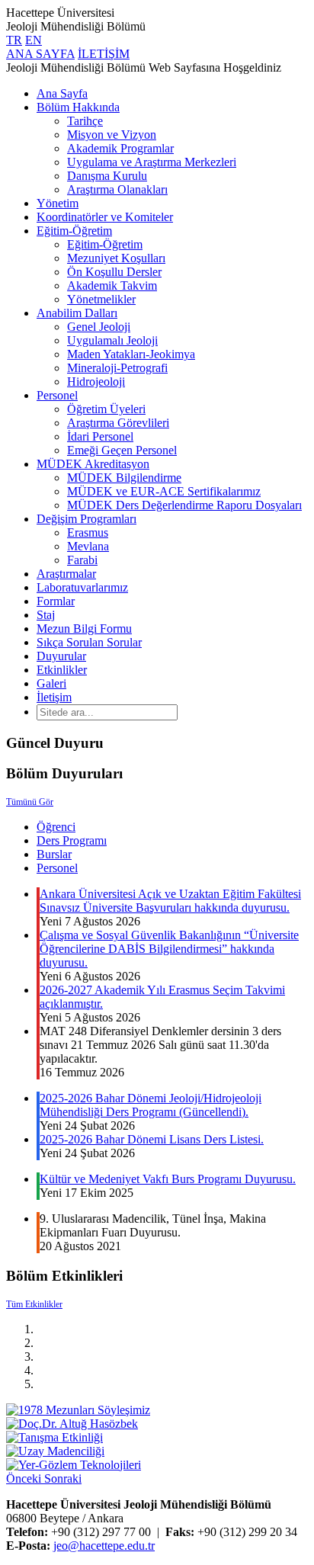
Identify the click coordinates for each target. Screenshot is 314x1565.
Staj (46, 614)
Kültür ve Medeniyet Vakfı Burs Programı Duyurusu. (168, 1178)
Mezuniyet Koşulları (116, 258)
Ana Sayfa (62, 93)
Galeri (51, 683)
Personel (57, 395)
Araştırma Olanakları (117, 189)
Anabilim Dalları (77, 312)
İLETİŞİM (104, 53)
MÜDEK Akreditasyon (93, 463)
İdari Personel (100, 436)
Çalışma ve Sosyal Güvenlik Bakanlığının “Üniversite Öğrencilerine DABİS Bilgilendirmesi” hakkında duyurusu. (169, 948)
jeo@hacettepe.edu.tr (104, 1545)
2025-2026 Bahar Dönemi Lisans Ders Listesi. (152, 1139)
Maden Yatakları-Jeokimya (131, 354)
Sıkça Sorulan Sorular (89, 642)
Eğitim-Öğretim (74, 230)
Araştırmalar (66, 573)
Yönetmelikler (101, 299)
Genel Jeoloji (98, 326)
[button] (25, 1478)
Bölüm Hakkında (78, 107)
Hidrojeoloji (96, 381)
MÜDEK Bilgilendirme (124, 477)
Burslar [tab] (54, 854)
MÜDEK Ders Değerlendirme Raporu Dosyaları (184, 505)
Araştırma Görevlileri (118, 422)
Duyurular (61, 655)
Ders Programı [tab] (72, 840)
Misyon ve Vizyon (111, 134)
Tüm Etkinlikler (34, 1304)
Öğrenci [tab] (56, 826)
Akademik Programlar (120, 148)
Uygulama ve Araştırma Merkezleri (151, 162)
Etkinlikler (62, 669)
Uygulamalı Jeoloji (112, 340)
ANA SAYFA (40, 53)
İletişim (54, 697)
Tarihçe (85, 120)
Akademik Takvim (112, 285)
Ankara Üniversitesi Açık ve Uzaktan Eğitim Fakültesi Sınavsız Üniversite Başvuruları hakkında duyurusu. (170, 900)
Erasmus (87, 532)
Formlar (56, 601)
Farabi (82, 559)
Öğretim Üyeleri (106, 408)
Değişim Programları (86, 518)
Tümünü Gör (29, 802)
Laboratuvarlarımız (82, 587)
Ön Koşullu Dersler (114, 271)
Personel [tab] (57, 867)
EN (33, 40)
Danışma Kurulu (107, 175)
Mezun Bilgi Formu (84, 628)
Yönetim (57, 203)
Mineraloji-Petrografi (117, 367)
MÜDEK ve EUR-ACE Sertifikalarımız (164, 491)
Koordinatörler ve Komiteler (105, 216)
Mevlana (88, 546)
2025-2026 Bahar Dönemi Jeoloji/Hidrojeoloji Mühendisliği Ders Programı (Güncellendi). (150, 1105)
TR (14, 40)
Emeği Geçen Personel (122, 450)
